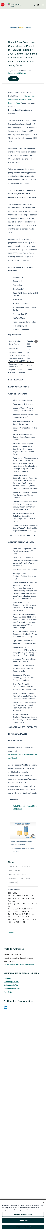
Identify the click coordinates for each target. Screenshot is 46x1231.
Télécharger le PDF (11, 982)
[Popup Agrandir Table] (36, 341)
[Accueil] (11, 5)
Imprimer (7, 978)
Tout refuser (23, 1220)
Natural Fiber (13, 878)
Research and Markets (17, 73)
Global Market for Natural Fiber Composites (21, 843)
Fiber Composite (14, 870)
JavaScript (8, 992)
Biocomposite (13, 866)
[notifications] (38, 5)
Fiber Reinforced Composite (18, 874)
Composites (26, 866)
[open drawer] (43, 5)
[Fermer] (43, 1202)
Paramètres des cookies (23, 1214)
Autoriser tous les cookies (23, 1227)
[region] (23, 1215)
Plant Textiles (25, 878)
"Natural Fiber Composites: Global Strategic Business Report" (21, 99)
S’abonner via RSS (11, 985)
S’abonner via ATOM (12, 989)
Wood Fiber (13, 882)
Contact (11, 933)
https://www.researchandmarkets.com (19, 964)
